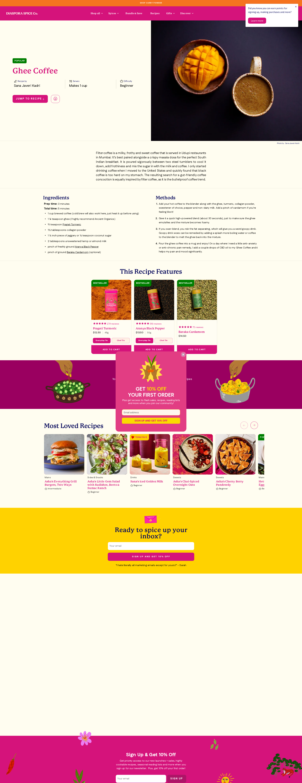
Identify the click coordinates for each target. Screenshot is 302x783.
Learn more (257, 20)
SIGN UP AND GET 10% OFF (151, 420)
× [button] (296, 7)
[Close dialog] (183, 354)
